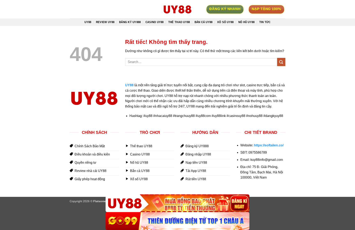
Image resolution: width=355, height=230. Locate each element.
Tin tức (265, 22)
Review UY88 (105, 22)
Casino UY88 (154, 22)
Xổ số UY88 (225, 22)
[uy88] (177, 9)
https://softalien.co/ (269, 145)
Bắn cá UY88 (204, 22)
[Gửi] (281, 62)
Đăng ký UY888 (130, 22)
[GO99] (177, 221)
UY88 (87, 22)
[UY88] (177, 203)
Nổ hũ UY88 (246, 22)
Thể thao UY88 (179, 22)
